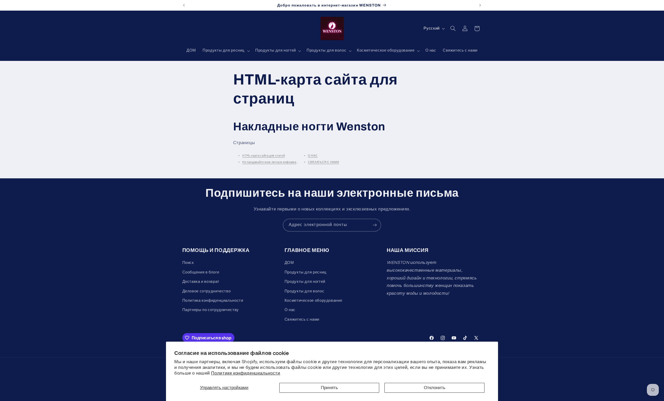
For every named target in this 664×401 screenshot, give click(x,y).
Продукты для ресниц (306, 272)
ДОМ (289, 263)
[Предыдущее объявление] (184, 5)
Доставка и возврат (200, 282)
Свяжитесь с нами (302, 319)
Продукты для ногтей (305, 282)
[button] (225, 51)
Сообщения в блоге (200, 272)
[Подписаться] (375, 225)
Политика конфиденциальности (212, 300)
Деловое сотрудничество (206, 291)
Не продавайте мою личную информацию (272, 162)
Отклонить (434, 387)
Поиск (188, 263)
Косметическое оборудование (313, 300)
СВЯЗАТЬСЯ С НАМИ (323, 162)
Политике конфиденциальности (245, 373)
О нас (290, 310)
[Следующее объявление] (480, 5)
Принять (329, 387)
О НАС (312, 155)
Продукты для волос (304, 291)
